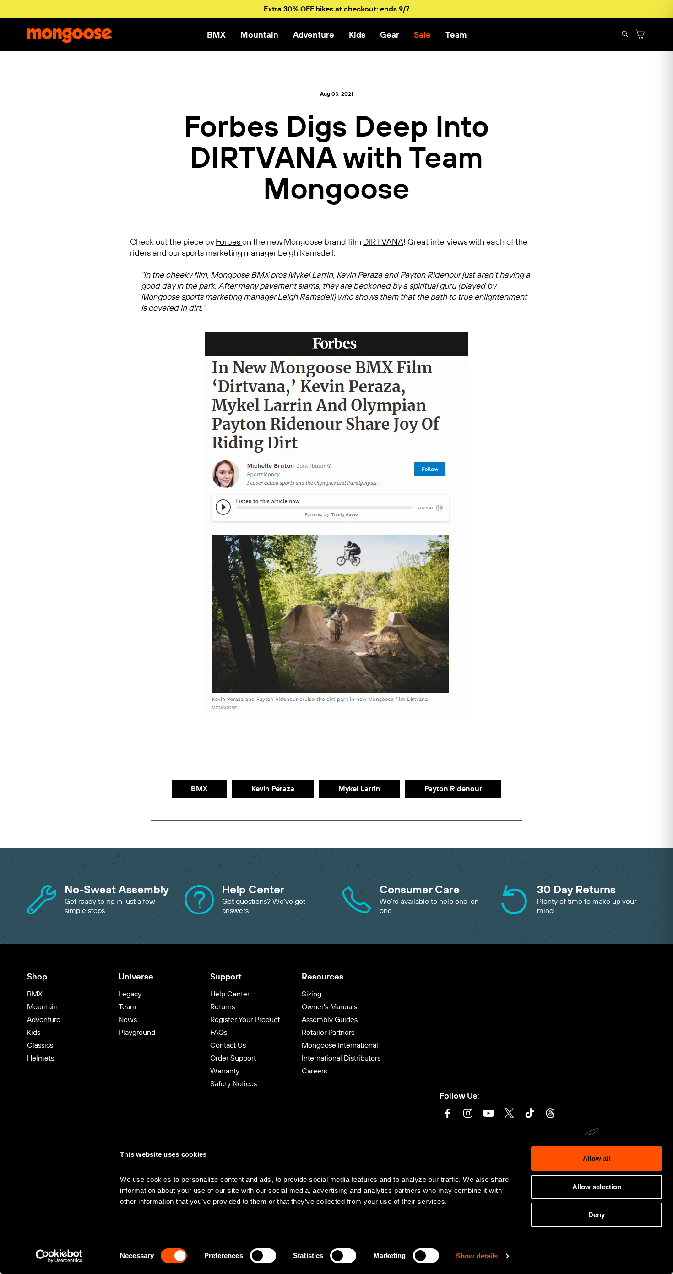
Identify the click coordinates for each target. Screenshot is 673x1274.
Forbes (229, 242)
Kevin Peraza (272, 788)
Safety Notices (233, 1083)
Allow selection (596, 1187)
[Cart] (640, 35)
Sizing (311, 994)
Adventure (313, 34)
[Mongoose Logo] (69, 34)
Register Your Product (245, 1019)
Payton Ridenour (453, 788)
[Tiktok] (529, 1114)
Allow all (596, 1158)
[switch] (263, 1255)
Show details (477, 1256)
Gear (389, 34)
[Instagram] (467, 1114)
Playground (137, 1032)
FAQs (218, 1032)
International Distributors (341, 1058)
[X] (509, 1114)
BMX (216, 34)
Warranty (224, 1071)
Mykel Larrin (359, 788)
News (128, 1019)
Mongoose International (340, 1045)
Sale (422, 34)
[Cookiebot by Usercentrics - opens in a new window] (59, 1256)
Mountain (259, 34)
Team (456, 34)
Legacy (130, 994)
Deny (596, 1215)
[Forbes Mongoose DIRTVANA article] (336, 713)
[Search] (624, 35)
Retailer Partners (328, 1032)
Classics (40, 1045)
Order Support (233, 1058)
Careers (314, 1071)
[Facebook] (447, 1114)
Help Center (230, 994)
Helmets (40, 1058)
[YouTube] (488, 1114)
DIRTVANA (383, 242)
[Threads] (550, 1114)
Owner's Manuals (329, 1007)
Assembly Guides (330, 1019)
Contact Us (228, 1045)
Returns (222, 1007)
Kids (357, 34)
